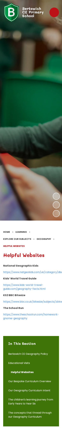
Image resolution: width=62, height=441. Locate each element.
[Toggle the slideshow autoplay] (56, 213)
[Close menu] (54, 12)
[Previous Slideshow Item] (56, 204)
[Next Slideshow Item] (56, 196)
